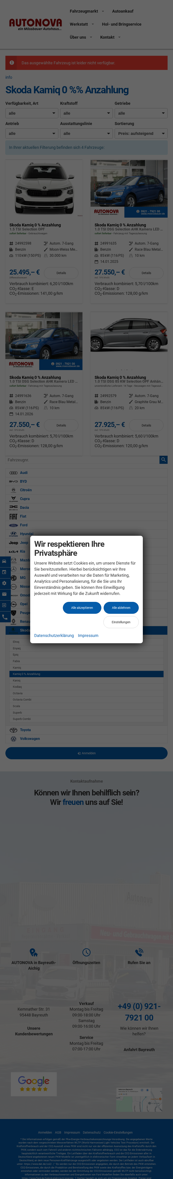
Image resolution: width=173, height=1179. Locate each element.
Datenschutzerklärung (54, 635)
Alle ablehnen (121, 608)
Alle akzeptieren (82, 608)
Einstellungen (121, 622)
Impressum (88, 635)
